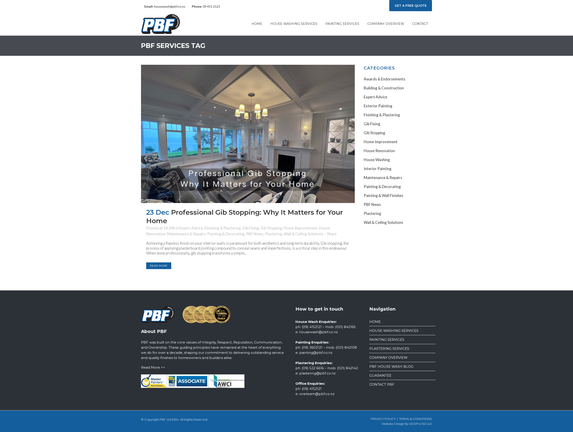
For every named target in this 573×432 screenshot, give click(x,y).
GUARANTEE (380, 375)
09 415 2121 (211, 6)
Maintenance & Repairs (186, 233)
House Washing (377, 159)
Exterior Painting (378, 106)
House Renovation (379, 150)
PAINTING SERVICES (386, 339)
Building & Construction (384, 88)
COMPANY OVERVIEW (388, 357)
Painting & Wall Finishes (383, 195)
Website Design (393, 424)
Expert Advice (191, 228)
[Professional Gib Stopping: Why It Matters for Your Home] (248, 134)
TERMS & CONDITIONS (415, 419)
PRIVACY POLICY (383, 419)
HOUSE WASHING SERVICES (393, 330)
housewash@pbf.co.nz (169, 6)
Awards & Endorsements (384, 79)
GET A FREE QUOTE (411, 6)
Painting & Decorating (225, 233)
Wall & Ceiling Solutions (303, 233)
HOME (375, 322)
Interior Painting (377, 168)
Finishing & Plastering (223, 228)
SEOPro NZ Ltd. (420, 424)
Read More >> (153, 367)
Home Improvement (300, 228)
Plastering (273, 233)
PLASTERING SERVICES (389, 348)
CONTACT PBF (381, 384)
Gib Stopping (271, 228)
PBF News (254, 233)
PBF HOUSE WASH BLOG (391, 366)
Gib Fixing (250, 228)
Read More (158, 265)
